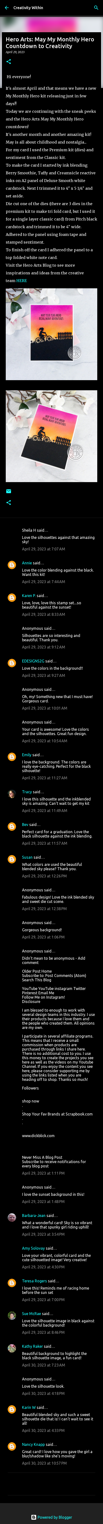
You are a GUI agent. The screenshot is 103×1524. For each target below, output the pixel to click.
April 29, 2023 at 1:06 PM (43, 937)
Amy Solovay (33, 1248)
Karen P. (29, 595)
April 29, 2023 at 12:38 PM (44, 909)
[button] (8, 62)
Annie (27, 563)
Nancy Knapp (33, 1444)
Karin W (29, 1407)
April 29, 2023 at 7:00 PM (43, 1299)
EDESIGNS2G (33, 661)
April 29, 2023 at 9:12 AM (43, 647)
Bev (25, 824)
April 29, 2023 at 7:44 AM (43, 581)
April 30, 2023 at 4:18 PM (43, 1393)
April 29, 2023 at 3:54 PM (43, 1234)
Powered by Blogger (54, 1517)
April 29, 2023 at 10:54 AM (44, 741)
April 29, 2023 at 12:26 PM (44, 876)
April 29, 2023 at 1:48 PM (43, 1201)
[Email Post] (8, 493)
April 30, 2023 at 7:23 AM (43, 1365)
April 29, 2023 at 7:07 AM (43, 549)
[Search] (96, 7)
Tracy (27, 792)
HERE (21, 280)
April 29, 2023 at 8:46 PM (43, 1332)
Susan (27, 857)
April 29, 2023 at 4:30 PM (43, 1267)
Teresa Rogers (34, 1281)
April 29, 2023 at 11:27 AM (44, 778)
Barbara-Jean (34, 1215)
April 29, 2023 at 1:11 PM (43, 1173)
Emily (26, 755)
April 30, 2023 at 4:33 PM (43, 1430)
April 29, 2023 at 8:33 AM (43, 614)
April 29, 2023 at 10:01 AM (44, 708)
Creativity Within (28, 8)
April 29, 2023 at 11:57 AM (44, 843)
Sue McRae (31, 1313)
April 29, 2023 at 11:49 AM (44, 810)
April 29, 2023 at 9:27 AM (43, 675)
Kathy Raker (32, 1346)
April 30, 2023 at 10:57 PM (44, 1463)
